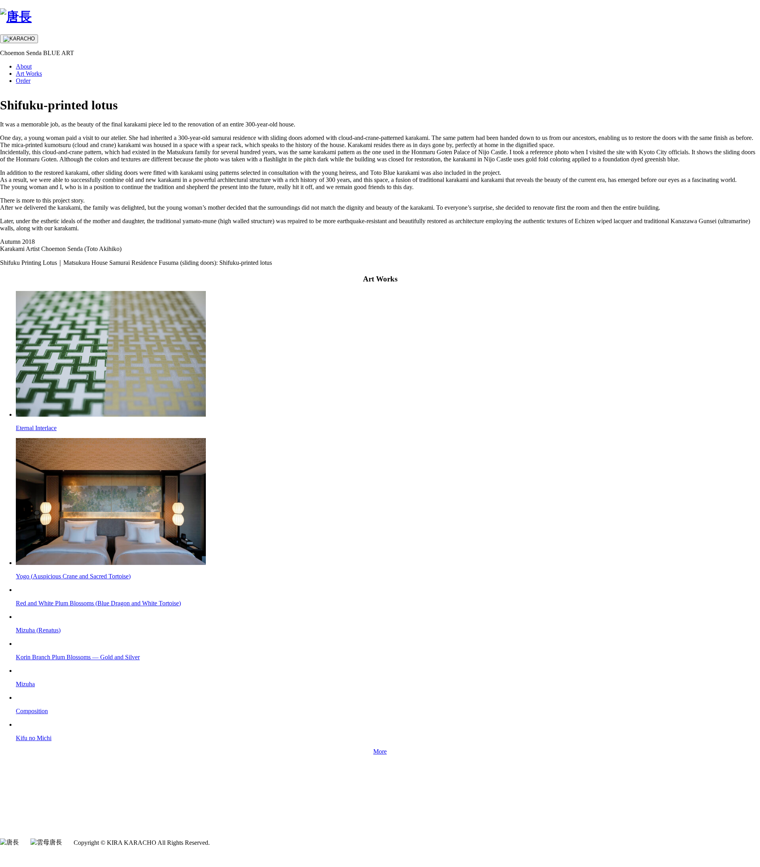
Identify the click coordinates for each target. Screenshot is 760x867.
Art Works (29, 73)
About (24, 66)
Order (23, 80)
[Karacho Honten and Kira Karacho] (16, 17)
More (380, 751)
